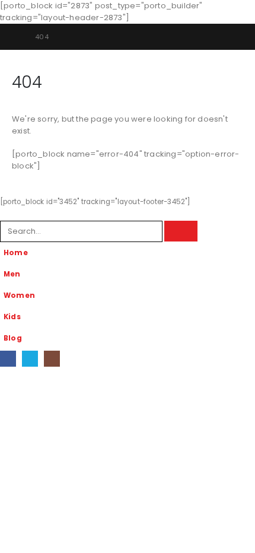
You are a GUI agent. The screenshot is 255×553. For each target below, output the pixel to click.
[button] (6, 213)
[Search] (180, 231)
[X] (30, 359)
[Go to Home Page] (15, 37)
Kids (12, 317)
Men (12, 274)
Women (19, 295)
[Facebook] (8, 359)
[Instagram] (52, 359)
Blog (13, 338)
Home (16, 253)
